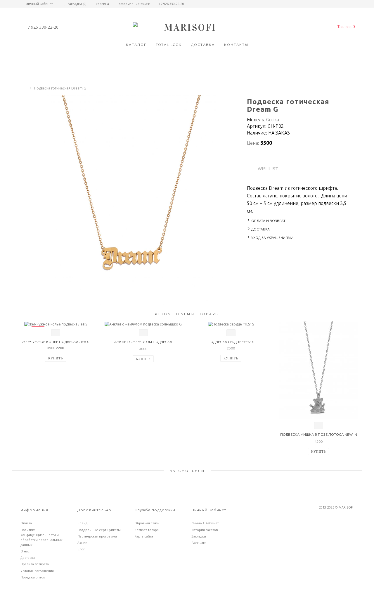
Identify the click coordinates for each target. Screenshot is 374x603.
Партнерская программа (97, 536)
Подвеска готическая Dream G (60, 88)
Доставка (203, 45)
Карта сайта (143, 536)
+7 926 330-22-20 (41, 27)
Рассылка (199, 542)
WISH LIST (268, 168)
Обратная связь (147, 523)
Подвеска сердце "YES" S (231, 342)
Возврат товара (146, 530)
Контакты (236, 45)
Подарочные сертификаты (99, 530)
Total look (169, 45)
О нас (25, 551)
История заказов (204, 530)
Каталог (136, 45)
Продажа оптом (33, 577)
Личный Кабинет (205, 523)
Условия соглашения (37, 570)
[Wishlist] (55, 332)
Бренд (82, 523)
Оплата (26, 523)
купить (55, 358)
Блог (81, 549)
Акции (82, 542)
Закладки (198, 536)
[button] (344, 27)
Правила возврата (34, 564)
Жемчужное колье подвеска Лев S (55, 342)
